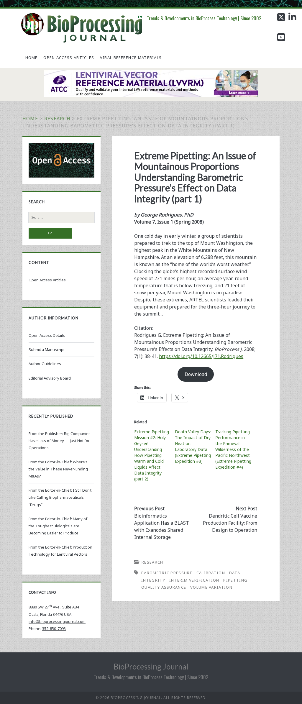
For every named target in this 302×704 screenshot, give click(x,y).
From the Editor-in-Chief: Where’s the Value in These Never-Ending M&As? (58, 469)
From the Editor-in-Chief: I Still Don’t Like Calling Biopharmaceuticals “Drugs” (60, 497)
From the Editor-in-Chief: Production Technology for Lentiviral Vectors (60, 550)
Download (196, 374)
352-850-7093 (54, 628)
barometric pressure (166, 572)
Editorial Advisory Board (50, 378)
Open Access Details (47, 335)
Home (31, 57)
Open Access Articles (68, 57)
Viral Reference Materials (131, 57)
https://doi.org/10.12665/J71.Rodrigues (201, 356)
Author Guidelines (45, 363)
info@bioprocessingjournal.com (57, 621)
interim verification (194, 580)
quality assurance (163, 587)
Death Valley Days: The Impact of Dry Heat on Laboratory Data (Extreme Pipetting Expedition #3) (193, 446)
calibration (210, 572)
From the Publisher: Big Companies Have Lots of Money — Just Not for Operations (60, 440)
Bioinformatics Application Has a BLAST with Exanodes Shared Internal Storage (161, 526)
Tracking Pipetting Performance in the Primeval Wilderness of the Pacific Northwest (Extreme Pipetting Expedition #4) (233, 449)
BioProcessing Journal (151, 666)
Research (57, 118)
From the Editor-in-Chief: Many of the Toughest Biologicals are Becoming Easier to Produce (58, 526)
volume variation (211, 587)
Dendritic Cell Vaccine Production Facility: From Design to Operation (230, 523)
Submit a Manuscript (47, 349)
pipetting (235, 580)
